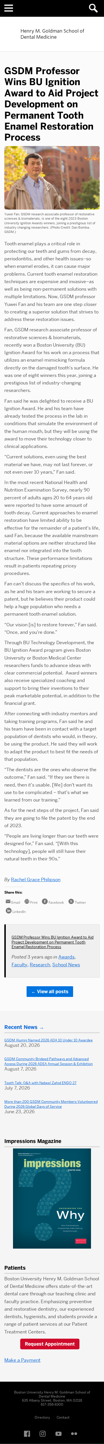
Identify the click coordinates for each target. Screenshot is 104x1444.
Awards (66, 957)
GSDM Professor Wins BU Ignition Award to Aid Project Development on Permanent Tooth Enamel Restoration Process (53, 942)
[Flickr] (75, 1434)
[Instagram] (44, 1434)
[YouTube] (60, 1434)
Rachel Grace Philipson (35, 880)
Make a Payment (22, 1360)
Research (40, 965)
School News (66, 965)
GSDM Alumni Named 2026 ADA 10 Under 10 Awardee (48, 1040)
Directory (42, 1417)
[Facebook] (28, 1434)
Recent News (21, 1027)
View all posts (52, 992)
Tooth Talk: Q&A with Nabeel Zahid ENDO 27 (40, 1083)
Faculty (19, 965)
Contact (63, 1417)
